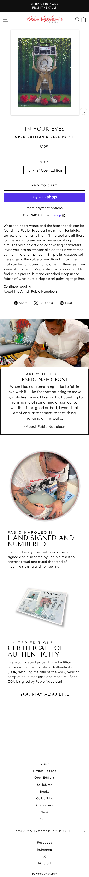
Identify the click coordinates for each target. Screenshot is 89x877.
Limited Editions (44, 771)
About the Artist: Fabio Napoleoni (31, 291)
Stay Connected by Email (43, 831)
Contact (44, 819)
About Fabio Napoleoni (46, 426)
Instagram (44, 849)
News (44, 812)
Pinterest (44, 863)
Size (44, 162)
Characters (44, 805)
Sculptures (44, 785)
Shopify (52, 873)
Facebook (44, 842)
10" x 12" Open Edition (44, 170)
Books (44, 791)
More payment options (44, 208)
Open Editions (44, 778)
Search (44, 764)
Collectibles (44, 798)
